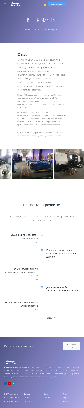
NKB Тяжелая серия (12, 401)
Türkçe (65, 394)
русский (66, 401)
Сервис (27, 397)
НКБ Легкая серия (11, 394)
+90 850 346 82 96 (57, 4)
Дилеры (27, 394)
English (66, 397)
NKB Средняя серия (12, 397)
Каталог (27, 401)
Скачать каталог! (72, 346)
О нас (46, 394)
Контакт (47, 397)
